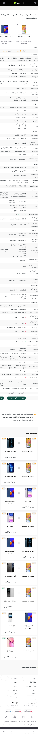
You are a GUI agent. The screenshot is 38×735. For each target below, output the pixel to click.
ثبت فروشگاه (32, 682)
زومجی (15, 690)
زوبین (15, 682)
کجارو (15, 694)
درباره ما (33, 694)
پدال (16, 697)
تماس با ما (33, 690)
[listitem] (19, 448)
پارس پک (32, 703)
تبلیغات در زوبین (31, 686)
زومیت (15, 686)
